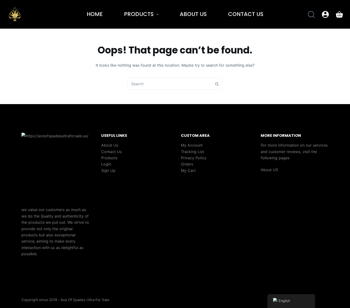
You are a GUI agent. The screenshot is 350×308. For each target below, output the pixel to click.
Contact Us (245, 14)
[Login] (325, 14)
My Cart (188, 170)
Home (95, 14)
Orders (187, 164)
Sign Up (108, 170)
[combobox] (169, 84)
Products (139, 14)
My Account (192, 145)
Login (106, 164)
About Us (193, 14)
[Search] (311, 14)
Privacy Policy (193, 157)
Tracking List (192, 151)
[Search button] (216, 84)
